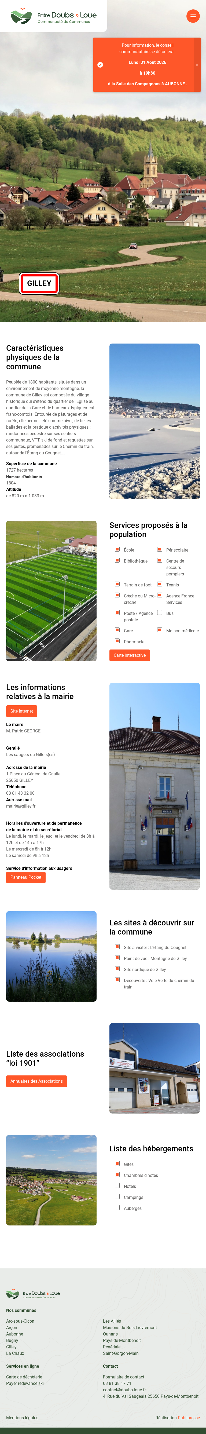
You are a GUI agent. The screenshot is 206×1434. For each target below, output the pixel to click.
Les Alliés (112, 1321)
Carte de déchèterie (24, 1377)
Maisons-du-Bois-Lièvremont (130, 1327)
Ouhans (110, 1334)
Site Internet (21, 711)
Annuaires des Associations (36, 1081)
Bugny (12, 1340)
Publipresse (189, 1417)
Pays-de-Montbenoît (122, 1340)
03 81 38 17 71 (117, 1383)
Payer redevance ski (25, 1383)
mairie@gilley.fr (20, 806)
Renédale (111, 1346)
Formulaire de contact (123, 1377)
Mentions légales (22, 1417)
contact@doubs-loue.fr (124, 1389)
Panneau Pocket (25, 877)
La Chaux (15, 1353)
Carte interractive (130, 655)
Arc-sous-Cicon (20, 1321)
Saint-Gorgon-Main (121, 1353)
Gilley (11, 1346)
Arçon (11, 1327)
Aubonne (14, 1334)
